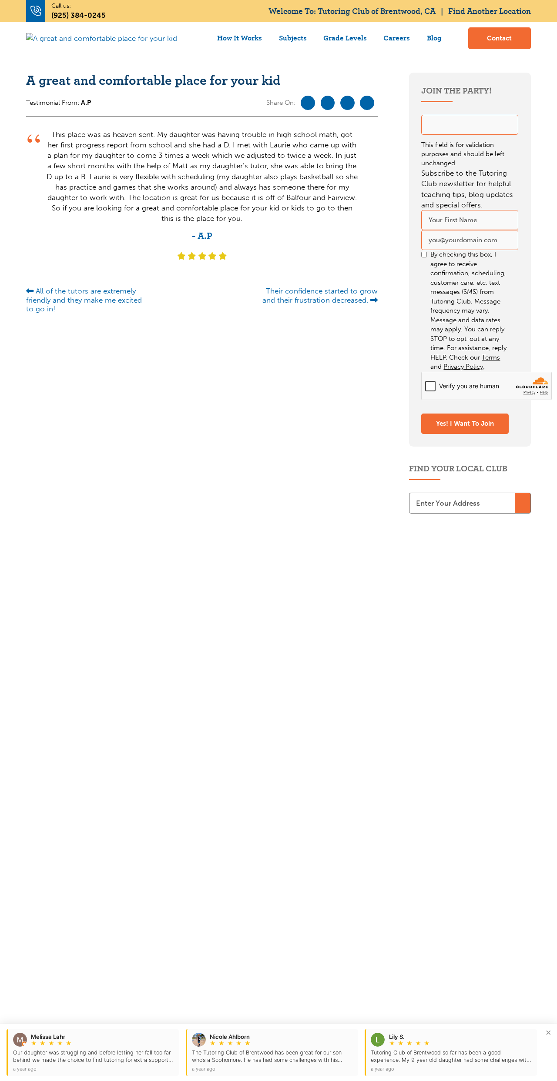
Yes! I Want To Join (465, 423)
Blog (434, 37)
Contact (499, 38)
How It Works (239, 37)
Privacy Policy (463, 366)
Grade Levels (345, 37)
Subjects (293, 37)
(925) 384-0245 (78, 15)
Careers (396, 37)
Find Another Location (489, 10)
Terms (491, 357)
